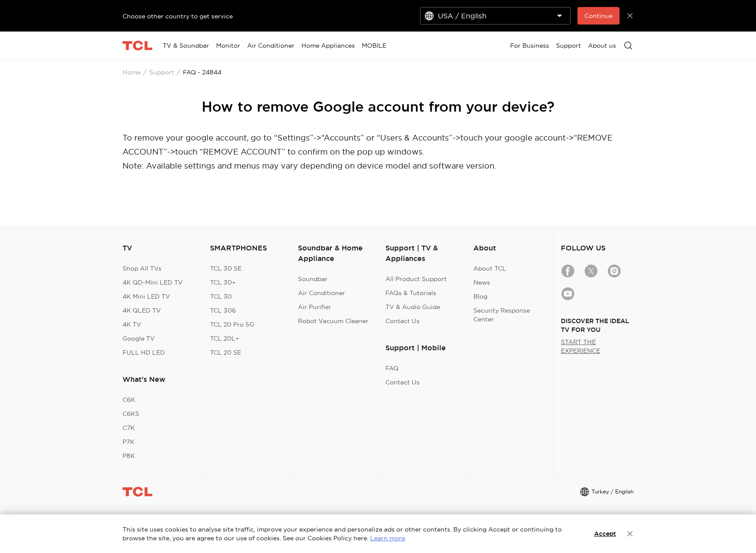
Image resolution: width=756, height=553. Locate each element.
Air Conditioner (321, 293)
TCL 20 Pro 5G (232, 324)
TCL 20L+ (224, 338)
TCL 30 (221, 296)
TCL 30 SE (226, 268)
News (481, 282)
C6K (128, 400)
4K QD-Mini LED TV (152, 282)
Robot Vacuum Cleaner (333, 321)
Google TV (138, 338)
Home (131, 72)
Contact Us (402, 321)
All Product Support (416, 279)
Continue (598, 16)
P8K (128, 456)
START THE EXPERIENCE (580, 346)
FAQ (392, 368)
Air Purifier (314, 307)
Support (161, 72)
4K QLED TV (141, 310)
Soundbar (313, 279)
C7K (128, 428)
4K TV (131, 324)
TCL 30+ (223, 282)
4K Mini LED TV (146, 296)
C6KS (130, 414)
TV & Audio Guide (412, 307)
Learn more (387, 538)
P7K (128, 442)
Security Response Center (501, 314)
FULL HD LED (143, 352)
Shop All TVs (141, 268)
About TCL (489, 268)
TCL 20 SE (225, 352)
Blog (480, 296)
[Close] (630, 533)
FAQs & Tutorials (410, 293)
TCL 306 (223, 310)
